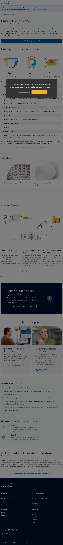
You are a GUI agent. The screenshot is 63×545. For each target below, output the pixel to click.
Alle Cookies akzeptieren (39, 92)
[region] (31, 88)
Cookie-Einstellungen (24, 92)
